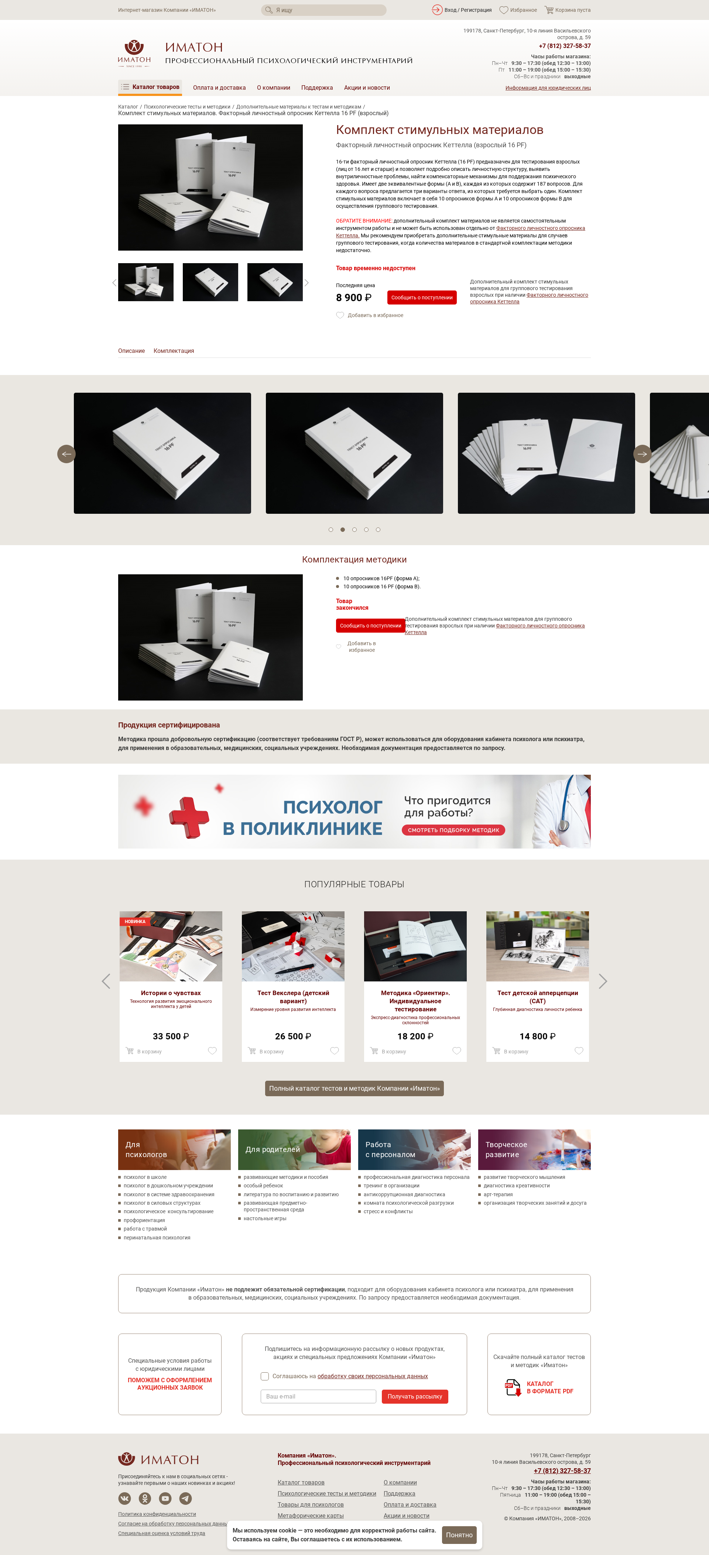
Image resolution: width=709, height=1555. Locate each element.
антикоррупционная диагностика (404, 1194)
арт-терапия (498, 1194)
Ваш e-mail (280, 1397)
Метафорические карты (311, 1515)
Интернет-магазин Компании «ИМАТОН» (167, 10)
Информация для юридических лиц (548, 88)
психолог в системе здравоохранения (169, 1194)
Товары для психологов (311, 1504)
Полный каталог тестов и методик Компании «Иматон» (354, 1088)
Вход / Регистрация (468, 10)
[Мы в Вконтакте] (124, 1498)
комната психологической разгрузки (409, 1203)
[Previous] (306, 282)
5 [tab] (378, 529)
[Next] (114, 282)
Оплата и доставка (219, 87)
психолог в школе (145, 1177)
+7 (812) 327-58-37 (565, 46)
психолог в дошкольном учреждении (168, 1185)
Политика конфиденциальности (157, 1514)
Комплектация (174, 350)
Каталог (128, 107)
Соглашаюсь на (350, 1376)
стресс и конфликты (388, 1211)
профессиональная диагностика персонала (417, 1177)
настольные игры (265, 1218)
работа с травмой (145, 1229)
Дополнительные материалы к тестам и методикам (298, 107)
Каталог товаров (301, 1482)
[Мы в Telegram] (185, 1498)
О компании (273, 87)
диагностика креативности (517, 1185)
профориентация (144, 1220)
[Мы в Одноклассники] (144, 1498)
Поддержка (317, 87)
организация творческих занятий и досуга (535, 1203)
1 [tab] (331, 529)
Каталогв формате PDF (550, 1387)
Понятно (459, 1535)
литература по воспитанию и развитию (291, 1194)
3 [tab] (354, 529)
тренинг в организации (391, 1185)
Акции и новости (367, 87)
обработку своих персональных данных (373, 1376)
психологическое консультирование (168, 1211)
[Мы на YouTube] (165, 1498)
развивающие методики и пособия (286, 1177)
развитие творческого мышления (524, 1177)
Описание (131, 350)
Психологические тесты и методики (187, 107)
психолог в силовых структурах (162, 1203)
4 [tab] (366, 529)
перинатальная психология (157, 1238)
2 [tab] (342, 529)
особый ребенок (263, 1185)
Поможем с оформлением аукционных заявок (170, 1384)
